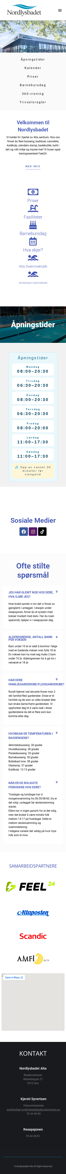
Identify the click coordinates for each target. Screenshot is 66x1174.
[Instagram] (33, 531)
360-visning (33, 93)
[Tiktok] (42, 531)
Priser (33, 76)
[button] (60, 10)
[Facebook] (23, 531)
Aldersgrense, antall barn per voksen (30, 638)
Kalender (33, 68)
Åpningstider (33, 59)
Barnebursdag (33, 85)
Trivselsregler (33, 102)
